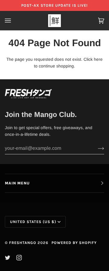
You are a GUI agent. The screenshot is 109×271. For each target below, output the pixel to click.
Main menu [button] (17, 183)
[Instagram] (19, 257)
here (98, 59)
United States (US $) (33, 221)
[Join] (96, 148)
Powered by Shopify (74, 242)
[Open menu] (14, 20)
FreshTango (22, 242)
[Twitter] (7, 257)
